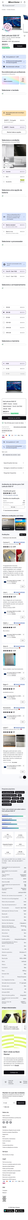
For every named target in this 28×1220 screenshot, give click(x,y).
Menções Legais (6, 1175)
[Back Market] (14, 2)
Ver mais (5, 577)
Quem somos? (6, 1115)
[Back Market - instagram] (3, 1122)
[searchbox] (15, 5)
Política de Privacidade (8, 1168)
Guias (3, 1143)
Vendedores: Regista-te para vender (11, 1130)
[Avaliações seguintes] (24, 777)
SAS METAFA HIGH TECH (7, 430)
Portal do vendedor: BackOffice (10, 1132)
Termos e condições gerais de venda (11, 1164)
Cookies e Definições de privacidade (11, 1170)
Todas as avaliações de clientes (10, 1147)
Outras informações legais (8, 1173)
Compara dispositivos (7, 1145)
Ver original (14, 762)
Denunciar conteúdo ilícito (8, 1177)
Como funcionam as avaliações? (11, 510)
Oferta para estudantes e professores (11, 1117)
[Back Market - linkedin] (7, 1122)
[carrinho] (24, 2)
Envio (3, 1136)
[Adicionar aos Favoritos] (24, 35)
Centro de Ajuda (6, 1141)
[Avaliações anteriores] (20, 777)
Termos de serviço (7, 1162)
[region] (14, 80)
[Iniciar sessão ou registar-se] (21, 2)
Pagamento (5, 1134)
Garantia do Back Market (8, 1166)
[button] (7, 27)
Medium (4, 1192)
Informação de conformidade (20, 426)
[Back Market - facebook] (10, 1122)
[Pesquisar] (3, 5)
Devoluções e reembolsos (8, 1138)
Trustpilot (4, 1190)
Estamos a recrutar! (7, 1120)
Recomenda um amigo (8, 1154)
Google (17, 1065)
